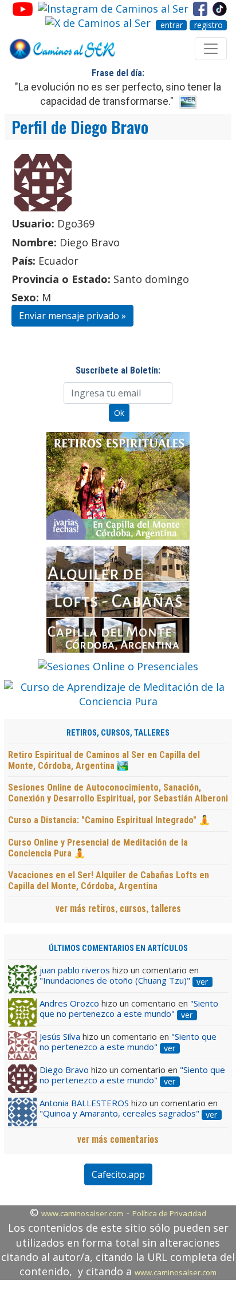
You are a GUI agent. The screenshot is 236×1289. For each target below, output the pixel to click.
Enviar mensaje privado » (72, 315)
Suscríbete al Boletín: (118, 370)
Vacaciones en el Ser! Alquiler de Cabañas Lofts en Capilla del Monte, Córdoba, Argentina (108, 880)
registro (208, 25)
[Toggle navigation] (211, 48)
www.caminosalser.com (82, 1213)
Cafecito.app (118, 1174)
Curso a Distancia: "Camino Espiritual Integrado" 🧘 (109, 820)
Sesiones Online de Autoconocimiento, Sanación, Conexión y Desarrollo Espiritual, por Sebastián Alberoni (118, 793)
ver (202, 982)
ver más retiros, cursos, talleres (118, 908)
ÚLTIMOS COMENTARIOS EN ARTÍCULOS (118, 948)
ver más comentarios (118, 1139)
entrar (171, 25)
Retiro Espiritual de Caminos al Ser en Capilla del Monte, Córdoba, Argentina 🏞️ (104, 760)
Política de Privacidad (169, 1213)
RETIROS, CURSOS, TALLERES (118, 733)
